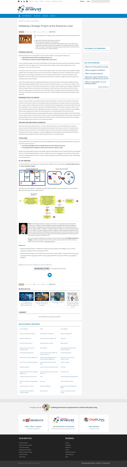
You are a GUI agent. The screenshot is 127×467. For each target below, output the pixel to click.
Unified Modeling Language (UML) (69, 376)
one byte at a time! (94, 428)
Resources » (37, 16)
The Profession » (27, 16)
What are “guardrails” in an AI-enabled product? (95, 83)
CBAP (41, 329)
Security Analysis (65, 362)
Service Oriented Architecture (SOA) (49, 367)
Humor (41, 1)
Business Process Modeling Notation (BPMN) (27, 391)
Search (28, 21)
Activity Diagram (24, 329)
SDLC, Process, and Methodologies (28, 362)
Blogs (36, 1)
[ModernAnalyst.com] (63, 420)
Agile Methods (64, 343)
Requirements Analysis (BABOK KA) (29, 357)
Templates (47, 1)
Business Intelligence (45, 386)
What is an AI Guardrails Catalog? (96, 67)
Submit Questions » (103, 87)
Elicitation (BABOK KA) (46, 265)
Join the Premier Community (63, 426)
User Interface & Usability (67, 381)
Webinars (45, 16)
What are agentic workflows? (95, 70)
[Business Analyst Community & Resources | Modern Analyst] (29, 9)
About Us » (53, 16)
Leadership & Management (27, 352)
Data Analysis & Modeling (46, 333)
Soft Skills (63, 367)
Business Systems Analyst (25, 452)
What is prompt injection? (94, 73)
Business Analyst (23, 443)
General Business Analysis (46, 343)
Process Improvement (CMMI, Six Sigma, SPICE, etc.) (48, 353)
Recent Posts (22, 21)
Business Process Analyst (25, 445)
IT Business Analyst (24, 447)
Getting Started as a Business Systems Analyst (27, 348)
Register (82, 1)
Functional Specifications (26, 343)
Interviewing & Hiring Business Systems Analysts (68, 348)
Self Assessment (69, 454)
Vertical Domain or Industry (27, 386)
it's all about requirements (33, 428)
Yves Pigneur (35, 255)
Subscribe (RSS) (35, 21)
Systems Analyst (23, 454)
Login (88, 1)
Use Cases (42, 381)
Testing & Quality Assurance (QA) (28, 376)
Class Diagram (64, 329)
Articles (31, 1)
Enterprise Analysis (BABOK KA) (32, 265)
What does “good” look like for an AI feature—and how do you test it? (96, 78)
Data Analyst (22, 457)
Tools (41, 376)
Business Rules (44, 391)
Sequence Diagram (24, 367)
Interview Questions (57, 1)
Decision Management (66, 333)
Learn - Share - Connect (33, 426)
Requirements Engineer (25, 450)
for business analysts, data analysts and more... (64, 428)
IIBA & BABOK (43, 348)
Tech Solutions (94, 426)
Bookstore (68, 447)
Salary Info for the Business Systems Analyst (67, 358)
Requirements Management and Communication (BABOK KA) (48, 358)
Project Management (66, 352)
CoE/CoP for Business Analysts (27, 333)
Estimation (63, 338)
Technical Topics (65, 372)
